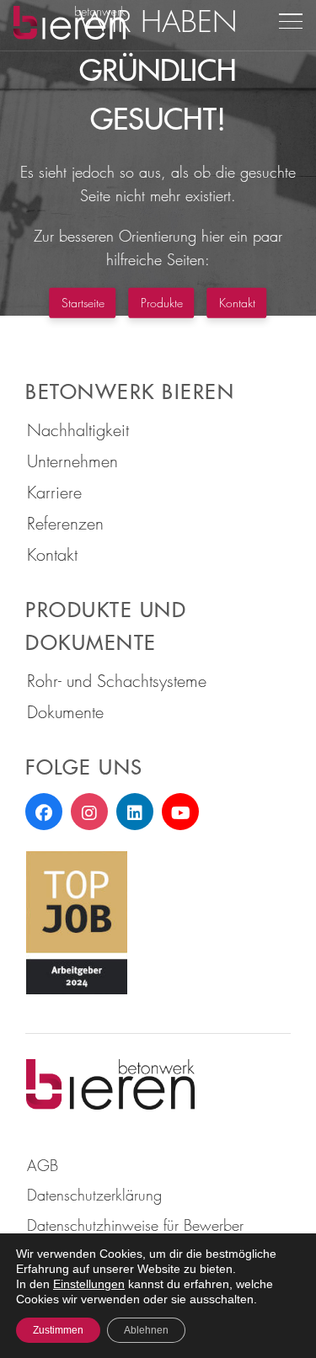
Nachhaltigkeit (78, 429)
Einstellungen (89, 1284)
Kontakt (237, 302)
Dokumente (65, 711)
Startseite (83, 302)
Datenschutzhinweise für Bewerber (135, 1225)
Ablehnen (146, 1330)
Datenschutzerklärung (94, 1195)
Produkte (162, 302)
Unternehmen (72, 461)
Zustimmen (58, 1330)
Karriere (54, 492)
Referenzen (65, 523)
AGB (42, 1165)
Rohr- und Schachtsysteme (116, 680)
